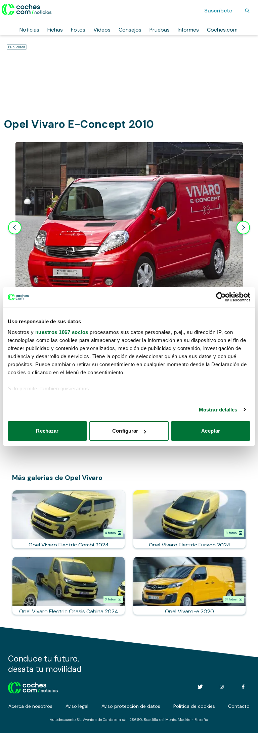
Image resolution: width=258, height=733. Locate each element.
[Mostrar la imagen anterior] (15, 227)
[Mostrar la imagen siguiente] (243, 227)
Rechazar (47, 431)
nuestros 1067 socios (61, 332)
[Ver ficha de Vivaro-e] (189, 586)
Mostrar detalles (218, 409)
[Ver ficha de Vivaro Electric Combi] (68, 519)
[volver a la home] (33, 686)
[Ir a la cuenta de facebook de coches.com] (243, 686)
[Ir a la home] (27, 9)
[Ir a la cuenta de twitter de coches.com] (200, 686)
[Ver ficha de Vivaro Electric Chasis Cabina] (68, 586)
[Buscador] (247, 10)
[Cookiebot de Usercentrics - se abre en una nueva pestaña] (220, 297)
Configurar (125, 431)
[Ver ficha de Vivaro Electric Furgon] (189, 519)
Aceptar (210, 431)
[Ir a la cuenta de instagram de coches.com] (221, 686)
